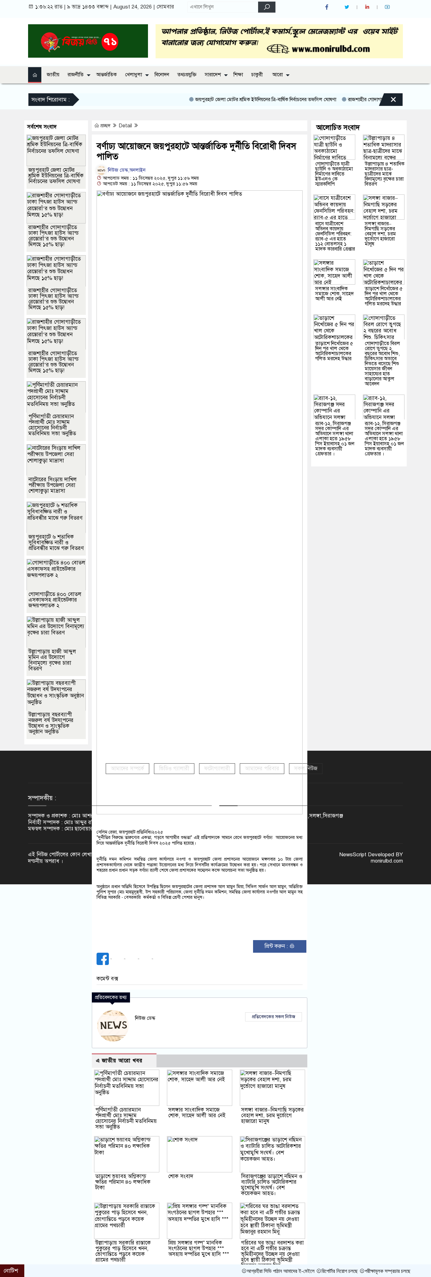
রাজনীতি (76, 75)
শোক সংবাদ (180, 1176)
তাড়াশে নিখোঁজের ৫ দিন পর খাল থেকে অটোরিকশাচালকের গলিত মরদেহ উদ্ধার (384, 296)
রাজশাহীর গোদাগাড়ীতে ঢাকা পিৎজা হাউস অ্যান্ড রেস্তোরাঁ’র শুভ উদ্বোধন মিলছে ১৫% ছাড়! (53, 236)
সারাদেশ (213, 75)
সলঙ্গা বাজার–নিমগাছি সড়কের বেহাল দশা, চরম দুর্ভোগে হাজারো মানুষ (272, 1115)
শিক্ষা (238, 75)
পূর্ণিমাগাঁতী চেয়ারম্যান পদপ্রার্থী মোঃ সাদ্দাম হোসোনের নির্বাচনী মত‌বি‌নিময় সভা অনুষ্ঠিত (126, 1118)
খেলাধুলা (133, 75)
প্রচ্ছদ (105, 126)
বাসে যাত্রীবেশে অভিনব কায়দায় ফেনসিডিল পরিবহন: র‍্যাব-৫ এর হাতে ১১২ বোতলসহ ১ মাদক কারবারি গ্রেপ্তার (335, 236)
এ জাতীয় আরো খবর (119, 1060)
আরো (277, 75)
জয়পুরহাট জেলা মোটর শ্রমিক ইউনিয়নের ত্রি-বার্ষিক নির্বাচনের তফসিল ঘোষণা (240, 99)
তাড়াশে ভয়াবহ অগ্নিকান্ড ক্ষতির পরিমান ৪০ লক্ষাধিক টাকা (123, 1182)
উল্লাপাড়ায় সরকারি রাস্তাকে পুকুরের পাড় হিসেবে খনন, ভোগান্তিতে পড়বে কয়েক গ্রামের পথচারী (123, 1251)
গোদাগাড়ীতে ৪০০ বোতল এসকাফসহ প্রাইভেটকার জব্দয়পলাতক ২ (54, 600)
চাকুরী (257, 75)
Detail (126, 126)
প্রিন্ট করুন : (276, 946)
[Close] (388, 95)
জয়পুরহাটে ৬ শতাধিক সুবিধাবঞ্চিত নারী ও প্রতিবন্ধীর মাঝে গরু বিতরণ (56, 543)
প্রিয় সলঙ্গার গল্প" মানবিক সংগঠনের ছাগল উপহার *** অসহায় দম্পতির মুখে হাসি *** (198, 1248)
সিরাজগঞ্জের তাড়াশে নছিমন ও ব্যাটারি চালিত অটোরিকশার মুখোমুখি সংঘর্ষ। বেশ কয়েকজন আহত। (271, 1185)
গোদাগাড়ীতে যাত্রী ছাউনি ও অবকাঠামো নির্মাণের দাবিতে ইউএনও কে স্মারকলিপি (334, 174)
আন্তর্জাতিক (106, 75)
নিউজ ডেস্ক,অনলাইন (126, 170)
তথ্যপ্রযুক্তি (187, 75)
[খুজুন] (266, 7)
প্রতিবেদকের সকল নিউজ (273, 1017)
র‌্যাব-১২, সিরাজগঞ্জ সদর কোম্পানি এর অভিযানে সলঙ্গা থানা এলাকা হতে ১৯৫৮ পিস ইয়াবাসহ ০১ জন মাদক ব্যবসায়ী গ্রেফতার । (334, 438)
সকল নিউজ (305, 768)
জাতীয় (53, 75)
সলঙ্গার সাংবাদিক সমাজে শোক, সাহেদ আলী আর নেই (197, 1113)
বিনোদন (162, 75)
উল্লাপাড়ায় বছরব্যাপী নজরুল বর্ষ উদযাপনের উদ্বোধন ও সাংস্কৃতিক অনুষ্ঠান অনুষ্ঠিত (51, 723)
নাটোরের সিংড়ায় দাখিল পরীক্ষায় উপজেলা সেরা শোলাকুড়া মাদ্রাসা (52, 485)
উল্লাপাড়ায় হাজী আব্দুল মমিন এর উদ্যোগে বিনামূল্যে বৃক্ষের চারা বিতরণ (52, 660)
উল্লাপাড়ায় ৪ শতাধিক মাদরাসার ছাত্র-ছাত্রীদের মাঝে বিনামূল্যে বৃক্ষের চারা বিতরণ (384, 174)
